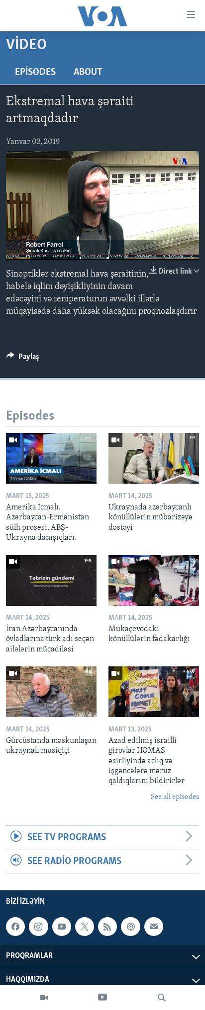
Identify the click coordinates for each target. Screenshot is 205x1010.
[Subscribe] (153, 926)
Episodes (35, 72)
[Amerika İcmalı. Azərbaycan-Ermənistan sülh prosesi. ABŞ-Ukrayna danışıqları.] (51, 458)
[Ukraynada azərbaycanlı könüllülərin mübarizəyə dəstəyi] (153, 458)
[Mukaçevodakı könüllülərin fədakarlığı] (153, 580)
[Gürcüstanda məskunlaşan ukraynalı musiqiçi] (51, 691)
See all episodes (175, 797)
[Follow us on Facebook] (15, 926)
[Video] (44, 997)
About (88, 72)
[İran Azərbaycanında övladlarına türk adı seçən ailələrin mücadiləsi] (51, 580)
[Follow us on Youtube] (61, 926)
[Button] (22, 359)
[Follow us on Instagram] (38, 926)
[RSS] (107, 926)
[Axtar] (162, 997)
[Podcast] (130, 926)
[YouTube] (102, 997)
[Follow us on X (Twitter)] (84, 926)
